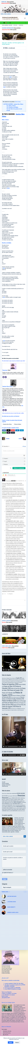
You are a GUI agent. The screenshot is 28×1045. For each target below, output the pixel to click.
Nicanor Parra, (17, 682)
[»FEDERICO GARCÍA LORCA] (4, 913)
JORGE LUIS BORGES (17, 802)
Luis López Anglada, (5, 682)
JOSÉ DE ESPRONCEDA (5, 803)
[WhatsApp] (4, 433)
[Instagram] (6, 22)
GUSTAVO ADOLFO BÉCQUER (12, 801)
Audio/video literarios (7, 1033)
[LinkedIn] (17, 430)
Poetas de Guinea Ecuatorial (15, 697)
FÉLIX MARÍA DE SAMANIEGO (13, 799)
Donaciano (4, 370)
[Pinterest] (13, 430)
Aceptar (10, 1042)
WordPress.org (5, 786)
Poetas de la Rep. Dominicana (16, 699)
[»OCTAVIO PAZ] (14, 628)
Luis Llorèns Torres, (23, 681)
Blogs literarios (5, 1034)
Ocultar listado (17, 101)
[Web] (6, 377)
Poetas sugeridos (5, 25)
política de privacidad (7, 869)
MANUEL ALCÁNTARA (7, 806)
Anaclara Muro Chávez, (7, 424)
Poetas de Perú (7, 704)
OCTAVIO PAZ (10, 809)
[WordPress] (8, 22)
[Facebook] (2, 22)
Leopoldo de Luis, (13, 681)
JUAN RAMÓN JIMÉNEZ (9, 805)
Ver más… (22, 1022)
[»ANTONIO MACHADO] (4, 896)
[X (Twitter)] (4, 22)
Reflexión (10, 25)
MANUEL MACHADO (13, 806)
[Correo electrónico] (10, 22)
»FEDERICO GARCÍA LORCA (12, 912)
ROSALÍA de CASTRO (10, 810)
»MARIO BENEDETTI (11, 907)
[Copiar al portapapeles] (13, 433)
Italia (10, 679)
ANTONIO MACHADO (21, 793)
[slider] (13, 746)
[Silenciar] (22, 670)
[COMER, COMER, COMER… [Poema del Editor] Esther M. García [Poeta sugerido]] (14, 640)
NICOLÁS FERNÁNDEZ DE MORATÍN (21, 808)
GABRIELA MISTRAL (20, 799)
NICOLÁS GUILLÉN (4, 809)
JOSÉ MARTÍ (11, 803)
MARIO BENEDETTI (19, 806)
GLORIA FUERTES (4, 801)
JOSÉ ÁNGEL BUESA (16, 803)
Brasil (14, 678)
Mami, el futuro (11, 105)
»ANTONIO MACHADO (11, 896)
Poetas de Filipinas (17, 695)
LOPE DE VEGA (18, 805)
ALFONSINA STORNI (9, 793)
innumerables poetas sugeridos (8, 832)
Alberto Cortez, (4, 678)
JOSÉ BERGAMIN (23, 802)
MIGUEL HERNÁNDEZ (10, 808)
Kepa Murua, (8, 681)
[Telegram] (22, 430)
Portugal (19, 708)
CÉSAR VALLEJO (15, 796)
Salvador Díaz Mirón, (14, 710)
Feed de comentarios (6, 785)
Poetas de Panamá (9, 703)
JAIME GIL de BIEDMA (20, 801)
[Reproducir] (3, 670)
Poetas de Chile (9, 686)
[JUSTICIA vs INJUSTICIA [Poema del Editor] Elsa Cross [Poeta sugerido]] (14, 614)
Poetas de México (17, 424)
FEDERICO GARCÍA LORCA (16, 798)
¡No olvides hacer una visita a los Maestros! (10, 416)
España (19, 678)
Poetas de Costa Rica (16, 688)
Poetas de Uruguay (8, 706)
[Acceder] (25, 22)
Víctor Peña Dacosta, (21, 710)
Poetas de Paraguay (20, 703)
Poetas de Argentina (10, 684)
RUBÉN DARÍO (15, 810)
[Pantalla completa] (24, 670)
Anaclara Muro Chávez (7, 386)
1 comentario (21, 25)
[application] (14, 663)
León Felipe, (18, 681)
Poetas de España (12, 693)
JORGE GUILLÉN (11, 802)
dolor (11, 77)
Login (25, 446)
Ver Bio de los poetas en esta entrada (14, 109)
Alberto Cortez (4, 793)
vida (4, 268)
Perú (21, 682)
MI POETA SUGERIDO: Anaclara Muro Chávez (13, 104)
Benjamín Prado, (10, 678)
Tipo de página (4, 1029)
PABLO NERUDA (14, 809)
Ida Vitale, (6, 679)
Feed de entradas (5, 783)
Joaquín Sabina (7, 802)
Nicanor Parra (15, 808)
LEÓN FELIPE (14, 805)
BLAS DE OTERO (4, 796)
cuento (8, 188)
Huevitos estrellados (12, 107)
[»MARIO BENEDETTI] (4, 907)
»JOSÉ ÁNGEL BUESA (11, 901)
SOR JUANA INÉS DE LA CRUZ (21, 810)
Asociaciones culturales (7, 1031)
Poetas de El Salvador (8, 693)
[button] (14, 663)
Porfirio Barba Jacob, (14, 708)
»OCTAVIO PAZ (5, 634)
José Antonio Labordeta (15, 679)
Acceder (3, 782)
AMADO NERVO (14, 793)
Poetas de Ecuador (16, 690)
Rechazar (17, 1042)
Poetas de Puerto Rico (19, 704)
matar (4, 87)
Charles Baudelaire (10, 795)
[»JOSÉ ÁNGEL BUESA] (4, 902)
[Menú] (25, 18)
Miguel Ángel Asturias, (11, 682)
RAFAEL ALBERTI (19, 809)
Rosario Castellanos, (8, 710)
